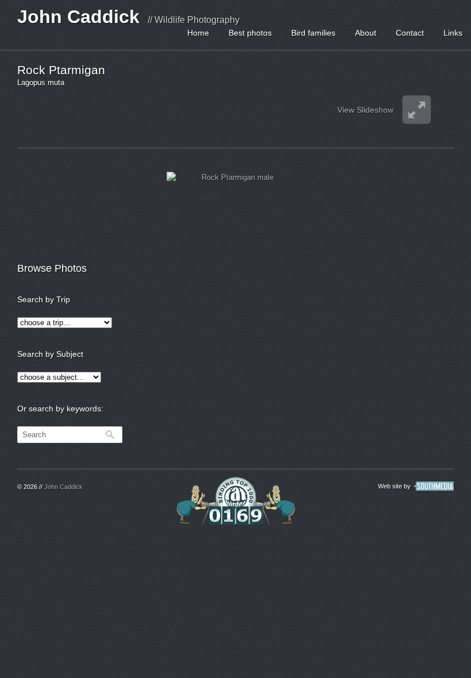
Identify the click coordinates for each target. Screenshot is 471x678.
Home (198, 32)
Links (452, 32)
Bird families (313, 32)
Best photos (250, 32)
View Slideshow (365, 109)
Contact (410, 32)
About (365, 32)
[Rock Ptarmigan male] (233, 209)
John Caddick (78, 16)
